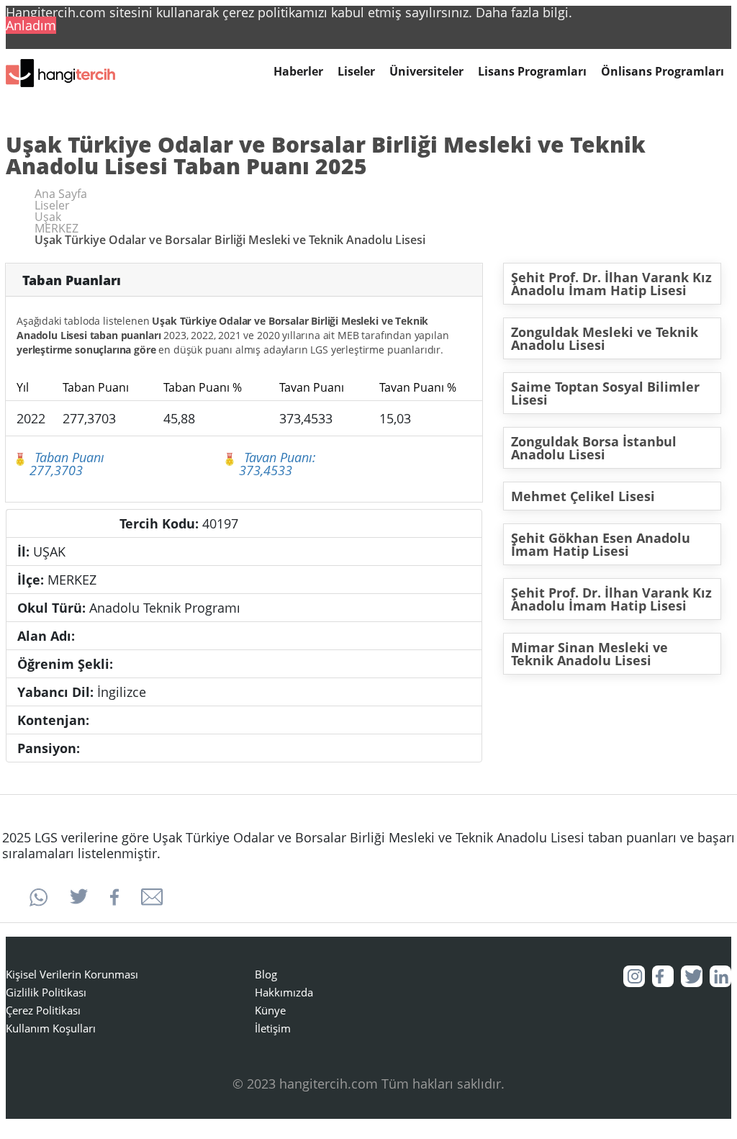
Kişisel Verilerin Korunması (72, 974)
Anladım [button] (31, 25)
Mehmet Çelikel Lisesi (583, 496)
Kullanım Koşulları (51, 1028)
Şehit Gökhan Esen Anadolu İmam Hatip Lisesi (600, 544)
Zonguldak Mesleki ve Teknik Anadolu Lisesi (604, 338)
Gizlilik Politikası (46, 992)
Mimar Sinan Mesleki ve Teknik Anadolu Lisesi (589, 654)
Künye (270, 1010)
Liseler (356, 71)
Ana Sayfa (61, 194)
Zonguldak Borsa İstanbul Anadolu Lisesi (594, 448)
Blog (266, 974)
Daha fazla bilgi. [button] (524, 12)
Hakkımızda (284, 992)
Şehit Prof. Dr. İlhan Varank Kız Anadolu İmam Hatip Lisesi (611, 284)
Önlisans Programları (662, 71)
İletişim (273, 1028)
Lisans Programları (532, 71)
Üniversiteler (426, 71)
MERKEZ (56, 228)
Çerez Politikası (43, 1010)
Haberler (298, 71)
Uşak (48, 217)
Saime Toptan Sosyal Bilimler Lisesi (605, 393)
